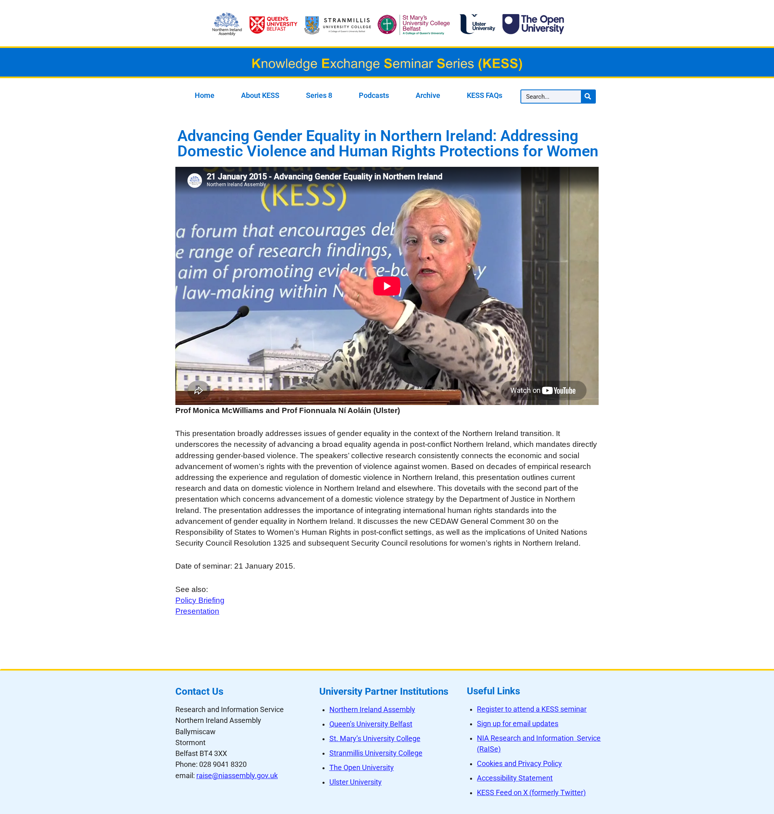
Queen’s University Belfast (370, 724)
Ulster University (355, 782)
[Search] (588, 96)
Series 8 (319, 95)
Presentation (197, 610)
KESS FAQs (484, 95)
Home (204, 95)
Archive (428, 95)
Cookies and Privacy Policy (519, 764)
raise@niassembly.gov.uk (237, 776)
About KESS (260, 95)
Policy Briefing (200, 600)
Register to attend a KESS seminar (532, 709)
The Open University (361, 768)
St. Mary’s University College (374, 739)
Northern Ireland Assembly (372, 710)
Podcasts (374, 95)
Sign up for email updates (517, 724)
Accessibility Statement (515, 778)
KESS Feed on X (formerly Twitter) (531, 793)
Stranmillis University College (375, 753)
